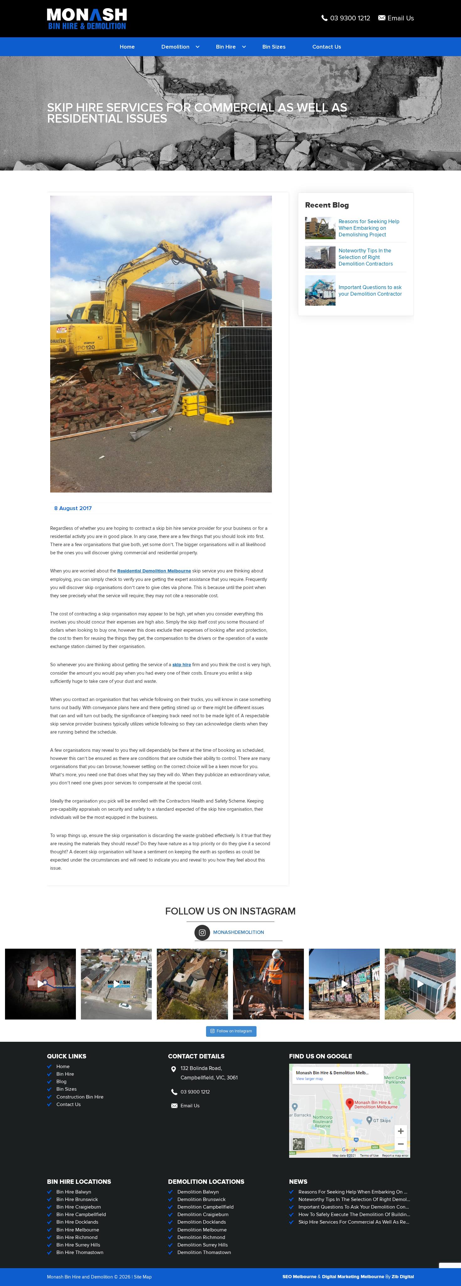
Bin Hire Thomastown (79, 1253)
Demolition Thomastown (204, 1253)
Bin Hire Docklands (77, 1222)
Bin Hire (226, 46)
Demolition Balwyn (198, 1192)
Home (127, 46)
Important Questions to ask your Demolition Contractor (370, 290)
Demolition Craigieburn (203, 1215)
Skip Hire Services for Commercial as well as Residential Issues (354, 1222)
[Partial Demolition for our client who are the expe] (40, 984)
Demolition (175, 46)
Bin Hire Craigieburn (78, 1207)
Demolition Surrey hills (203, 1245)
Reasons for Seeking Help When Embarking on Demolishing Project (369, 228)
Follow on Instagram (234, 1031)
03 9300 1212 (350, 18)
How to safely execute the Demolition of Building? (354, 1215)
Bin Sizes (274, 46)
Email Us (401, 18)
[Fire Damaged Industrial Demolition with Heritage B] (344, 984)
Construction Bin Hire (79, 1097)
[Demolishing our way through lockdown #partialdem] (268, 984)
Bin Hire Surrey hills (78, 1245)
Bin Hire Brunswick (77, 1200)
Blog (61, 1082)
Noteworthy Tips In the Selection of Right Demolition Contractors (366, 257)
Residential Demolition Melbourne (154, 571)
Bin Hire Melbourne (77, 1230)
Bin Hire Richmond (77, 1238)
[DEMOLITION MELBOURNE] (87, 18)
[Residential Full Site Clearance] (116, 984)
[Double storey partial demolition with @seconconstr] (192, 984)
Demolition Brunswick (201, 1200)
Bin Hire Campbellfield (81, 1215)
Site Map (143, 1277)
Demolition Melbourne (202, 1230)
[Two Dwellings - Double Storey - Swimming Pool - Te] (420, 984)
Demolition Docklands (202, 1222)
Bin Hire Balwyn (73, 1192)
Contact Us (326, 46)
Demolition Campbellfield (206, 1207)
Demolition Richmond (201, 1238)
